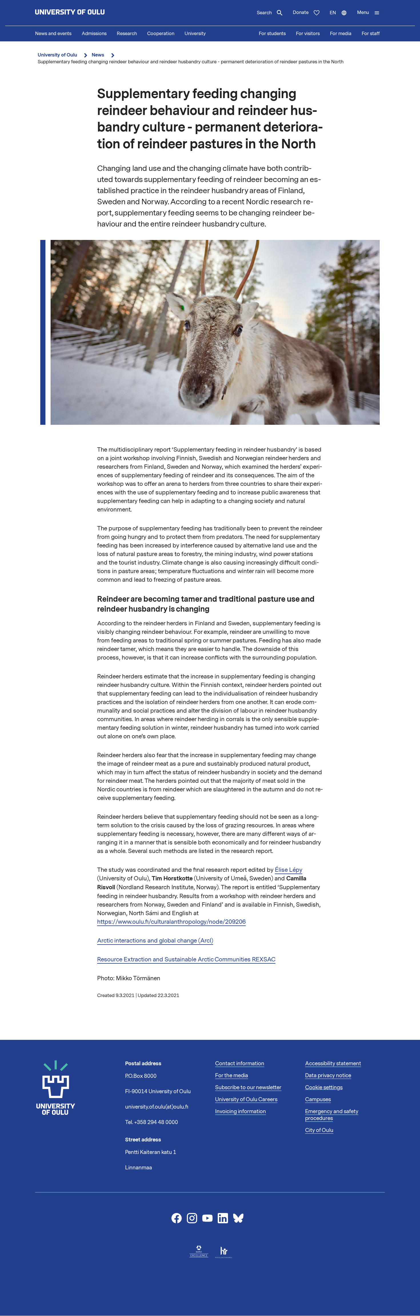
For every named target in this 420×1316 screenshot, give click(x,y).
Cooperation (160, 34)
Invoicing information (240, 1111)
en (341, 18)
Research (127, 34)
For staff (371, 34)
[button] (368, 13)
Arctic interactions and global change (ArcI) (155, 941)
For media (340, 34)
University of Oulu (57, 55)
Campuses (318, 1099)
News (98, 55)
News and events (53, 34)
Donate (301, 12)
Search (264, 13)
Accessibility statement (333, 1063)
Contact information (239, 1063)
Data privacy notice (328, 1075)
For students (272, 34)
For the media (231, 1075)
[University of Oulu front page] (83, 12)
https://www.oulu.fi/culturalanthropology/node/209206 (171, 922)
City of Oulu (319, 1130)
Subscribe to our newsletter (248, 1087)
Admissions (94, 34)
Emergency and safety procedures (331, 1115)
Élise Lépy (288, 870)
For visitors (308, 34)
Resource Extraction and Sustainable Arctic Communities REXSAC (186, 959)
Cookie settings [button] (324, 1087)
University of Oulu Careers (246, 1099)
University (195, 34)
